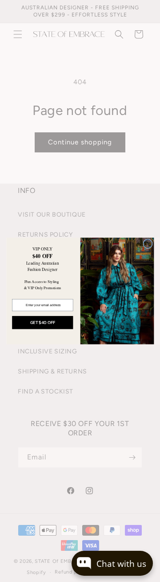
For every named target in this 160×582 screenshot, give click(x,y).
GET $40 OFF (42, 322)
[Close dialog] (147, 244)
